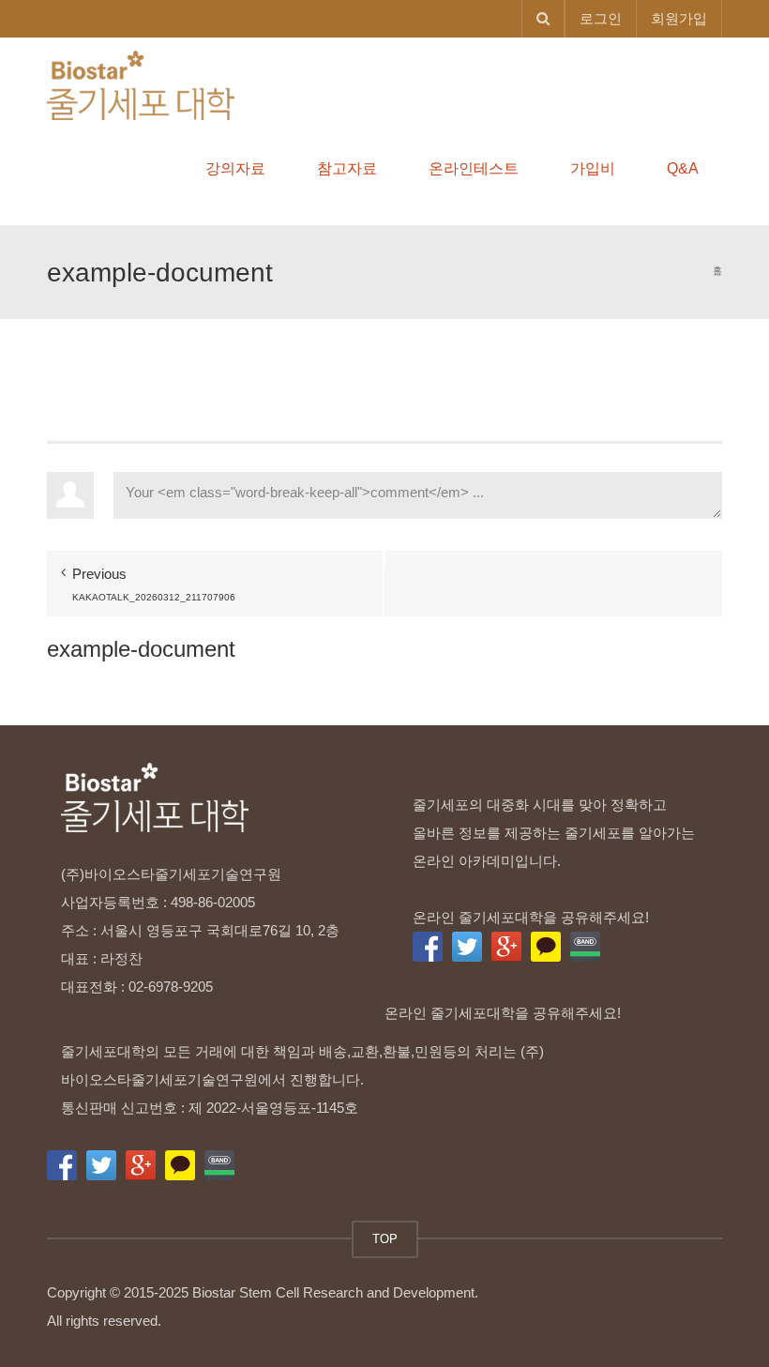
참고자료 (347, 168)
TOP (385, 1239)
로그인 (601, 18)
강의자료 (235, 168)
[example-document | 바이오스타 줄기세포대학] (140, 84)
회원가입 (679, 18)
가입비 (592, 168)
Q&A (683, 168)
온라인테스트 (474, 168)
